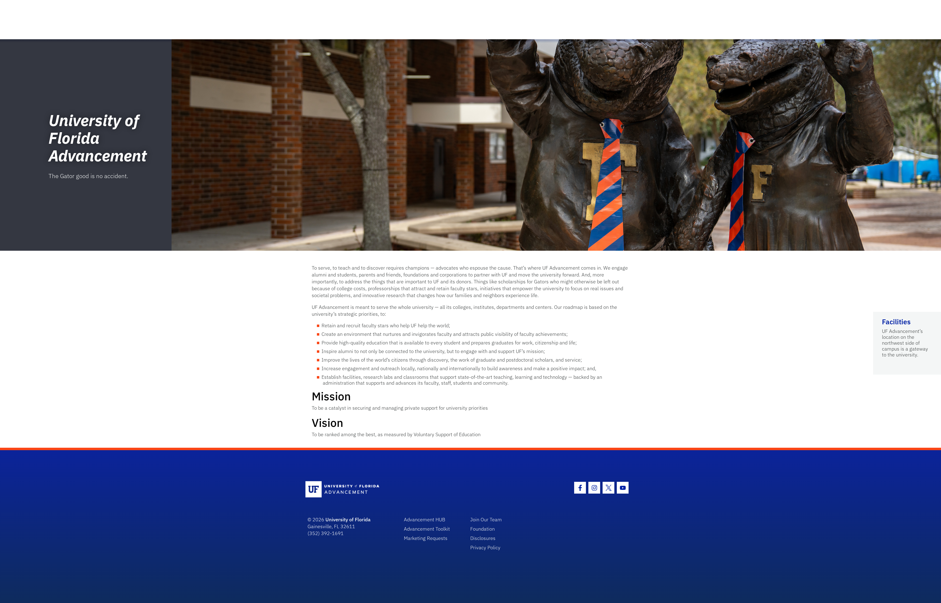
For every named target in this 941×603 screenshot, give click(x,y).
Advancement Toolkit (427, 528)
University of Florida (348, 519)
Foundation (482, 528)
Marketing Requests (425, 538)
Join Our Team (486, 519)
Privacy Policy (485, 547)
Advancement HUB (424, 519)
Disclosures (482, 538)
